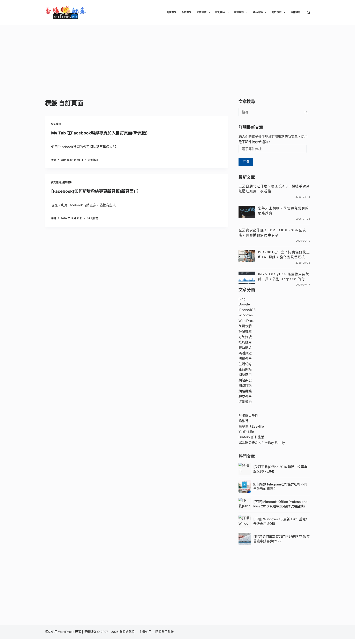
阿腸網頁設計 (248, 415)
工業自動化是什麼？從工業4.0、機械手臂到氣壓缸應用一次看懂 (274, 188)
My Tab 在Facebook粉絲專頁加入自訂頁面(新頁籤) (99, 133)
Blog (242, 299)
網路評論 (245, 385)
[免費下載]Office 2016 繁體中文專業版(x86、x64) (280, 469)
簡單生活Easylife (251, 426)
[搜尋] (308, 12)
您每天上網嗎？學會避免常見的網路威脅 (283, 210)
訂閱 (246, 162)
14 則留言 (92, 218)
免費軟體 (201, 12)
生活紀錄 (245, 364)
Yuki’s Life (246, 432)
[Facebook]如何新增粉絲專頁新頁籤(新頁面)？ (95, 191)
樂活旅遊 (245, 353)
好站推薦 (245, 331)
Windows (246, 315)
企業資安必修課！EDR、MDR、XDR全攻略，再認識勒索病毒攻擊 (272, 232)
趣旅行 (243, 421)
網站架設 (239, 12)
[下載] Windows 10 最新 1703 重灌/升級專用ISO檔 (280, 521)
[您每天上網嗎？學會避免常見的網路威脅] (247, 212)
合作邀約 (295, 12)
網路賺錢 (245, 391)
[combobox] (270, 112)
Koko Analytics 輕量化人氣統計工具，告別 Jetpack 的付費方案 (283, 276)
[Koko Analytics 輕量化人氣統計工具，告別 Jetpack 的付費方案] (247, 278)
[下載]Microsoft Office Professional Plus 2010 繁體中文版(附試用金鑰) (280, 504)
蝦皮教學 (186, 12)
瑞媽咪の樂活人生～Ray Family (262, 443)
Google (244, 304)
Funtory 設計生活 (251, 437)
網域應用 (245, 375)
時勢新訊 (245, 348)
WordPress (247, 321)
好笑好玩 (245, 337)
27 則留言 (93, 160)
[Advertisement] (177, 55)
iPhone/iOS (247, 310)
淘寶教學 (171, 12)
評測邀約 (245, 402)
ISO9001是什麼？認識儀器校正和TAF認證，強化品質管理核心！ (284, 254)
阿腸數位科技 (165, 632)
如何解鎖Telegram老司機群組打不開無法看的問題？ (280, 486)
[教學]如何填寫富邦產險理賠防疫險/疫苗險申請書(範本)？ (281, 539)
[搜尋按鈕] (306, 112)
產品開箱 (258, 12)
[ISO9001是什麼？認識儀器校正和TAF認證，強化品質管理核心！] (247, 256)
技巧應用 (220, 12)
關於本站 (276, 12)
